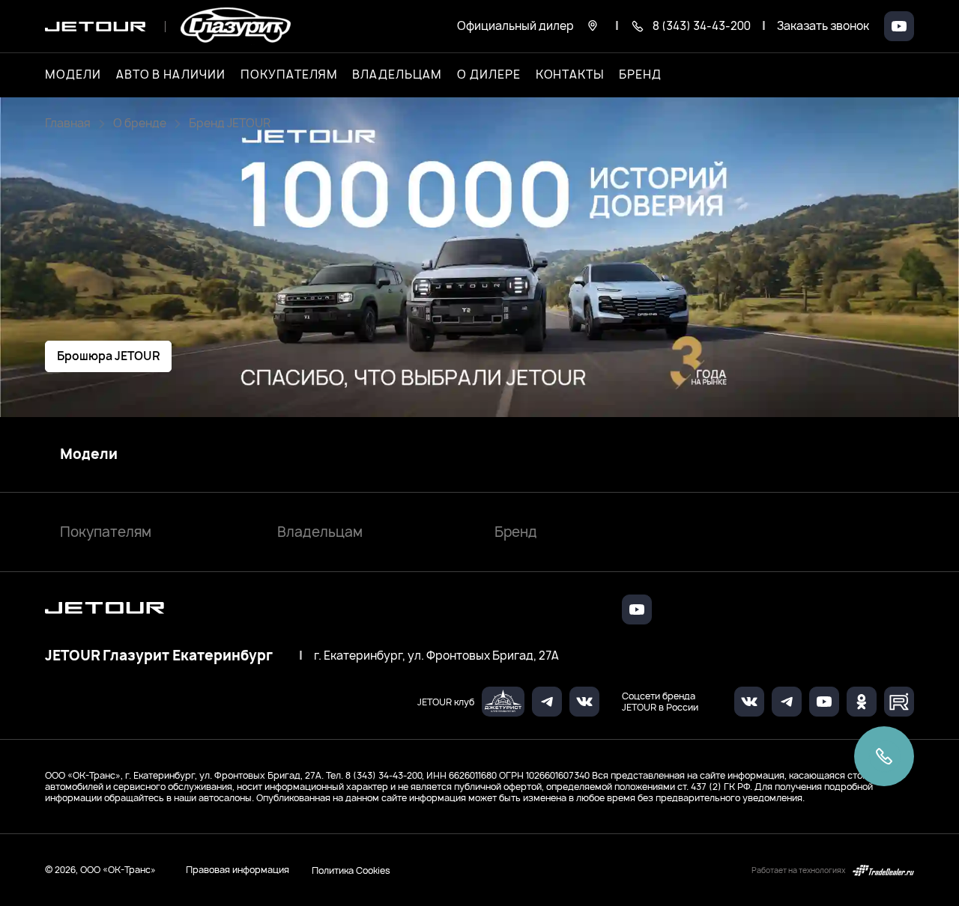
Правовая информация (237, 869)
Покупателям (105, 532)
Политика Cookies (351, 870)
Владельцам (320, 532)
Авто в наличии (171, 74)
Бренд (515, 532)
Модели (89, 454)
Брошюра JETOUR (108, 356)
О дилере (489, 74)
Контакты (570, 74)
